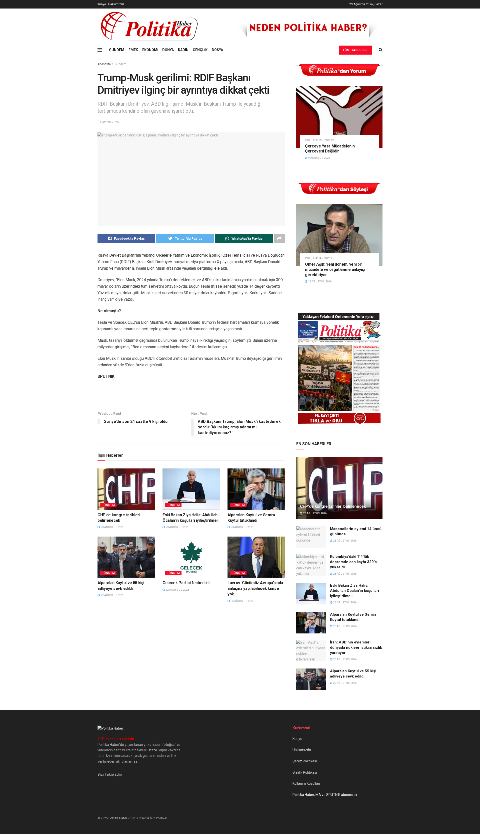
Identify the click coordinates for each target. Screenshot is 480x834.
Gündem (120, 64)
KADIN (183, 50)
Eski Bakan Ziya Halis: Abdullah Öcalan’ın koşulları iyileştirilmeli (354, 590)
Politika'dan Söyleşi (320, 258)
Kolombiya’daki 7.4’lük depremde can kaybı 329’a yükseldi (353, 561)
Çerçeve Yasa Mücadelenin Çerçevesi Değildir (329, 149)
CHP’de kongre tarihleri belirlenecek (333, 506)
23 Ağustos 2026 (112, 527)
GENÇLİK (200, 50)
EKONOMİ (150, 50)
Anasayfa (104, 64)
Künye (102, 4)
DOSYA (217, 50)
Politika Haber (117, 818)
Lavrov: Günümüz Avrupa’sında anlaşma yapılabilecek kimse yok (255, 588)
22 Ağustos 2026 (112, 595)
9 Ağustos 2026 (318, 157)
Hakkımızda (116, 4)
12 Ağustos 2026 (319, 281)
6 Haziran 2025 (108, 122)
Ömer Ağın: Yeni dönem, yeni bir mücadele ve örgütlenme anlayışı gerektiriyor (335, 269)
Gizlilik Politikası (304, 772)
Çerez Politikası (304, 761)
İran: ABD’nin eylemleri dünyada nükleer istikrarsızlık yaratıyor (356, 647)
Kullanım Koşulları (306, 783)
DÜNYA (168, 50)
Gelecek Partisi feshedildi (186, 582)
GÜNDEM (116, 50)
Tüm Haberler (355, 50)
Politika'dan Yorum (319, 140)
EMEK (133, 50)
